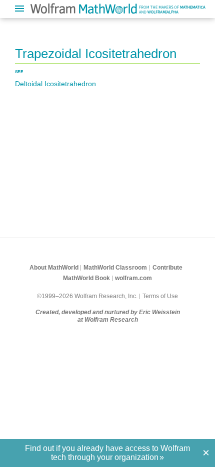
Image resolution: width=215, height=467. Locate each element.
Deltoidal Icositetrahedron (55, 84)
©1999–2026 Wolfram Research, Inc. (87, 296)
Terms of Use (160, 296)
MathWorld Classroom (115, 267)
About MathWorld (54, 267)
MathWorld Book (86, 278)
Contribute (167, 267)
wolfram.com (133, 278)
